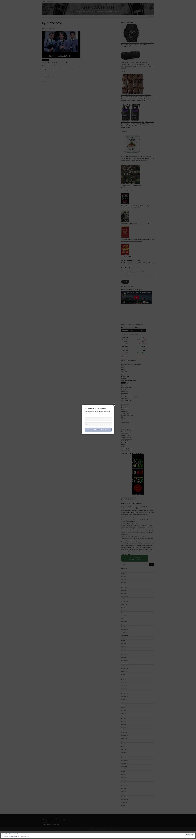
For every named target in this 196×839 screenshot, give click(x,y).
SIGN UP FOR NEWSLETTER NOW (98, 429)
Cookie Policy (26, 836)
